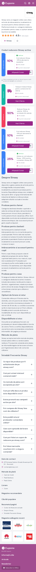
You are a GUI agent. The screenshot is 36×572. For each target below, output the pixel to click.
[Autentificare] (29, 3)
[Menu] (33, 3)
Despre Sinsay (8, 510)
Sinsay (9, 41)
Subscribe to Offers (12, 568)
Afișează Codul (18, 72)
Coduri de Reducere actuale (13, 508)
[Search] (25, 3)
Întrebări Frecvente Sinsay (12, 513)
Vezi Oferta (20, 101)
